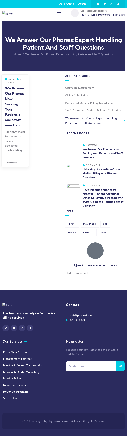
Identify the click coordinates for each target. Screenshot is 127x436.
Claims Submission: (77, 95)
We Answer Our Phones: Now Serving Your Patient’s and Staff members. (103, 153)
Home (17, 54)
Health (72, 224)
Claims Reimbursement (79, 87)
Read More (11, 162)
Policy (72, 232)
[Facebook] (98, 4)
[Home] (7, 13)
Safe (103, 232)
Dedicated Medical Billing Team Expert (90, 103)
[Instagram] (111, 4)
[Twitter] (105, 4)
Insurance (89, 224)
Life (105, 224)
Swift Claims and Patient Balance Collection (93, 110)
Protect (88, 232)
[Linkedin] (117, 4)
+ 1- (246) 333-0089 (79, 281)
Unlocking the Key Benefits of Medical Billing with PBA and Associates (101, 173)
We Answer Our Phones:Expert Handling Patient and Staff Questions (91, 120)
